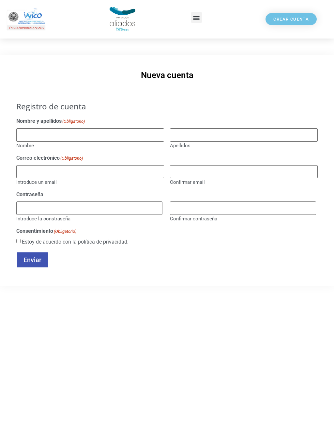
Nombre (25, 145)
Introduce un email (36, 182)
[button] (196, 17)
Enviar (32, 260)
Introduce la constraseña (43, 218)
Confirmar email (187, 182)
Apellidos (180, 145)
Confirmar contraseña (193, 218)
